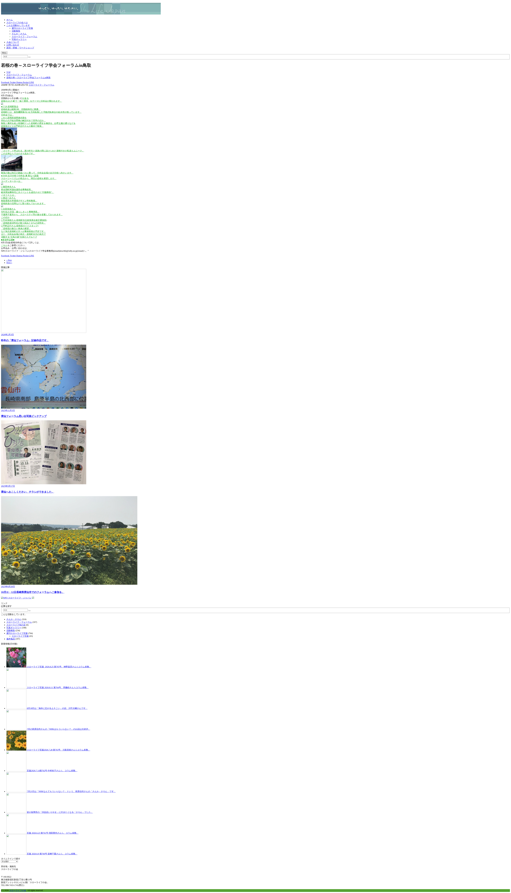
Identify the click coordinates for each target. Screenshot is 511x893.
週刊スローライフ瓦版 (22, 28)
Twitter (12, 82)
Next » (9, 263)
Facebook (5, 82)
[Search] (29, 57)
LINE (31, 82)
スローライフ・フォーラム (24, 36)
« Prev (9, 260)
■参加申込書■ (7, 240)
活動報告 (16, 31)
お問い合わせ (12, 45)
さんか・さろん (19, 34)
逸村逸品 (10, 639)
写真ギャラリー (19, 39)
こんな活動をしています (18, 25)
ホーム (9, 20)
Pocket (25, 82)
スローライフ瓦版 (20, 636)
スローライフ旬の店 (16, 625)
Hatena (19, 82)
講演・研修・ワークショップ (20, 48)
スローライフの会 (17, 890)
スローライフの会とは (17, 22)
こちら (4, 245)
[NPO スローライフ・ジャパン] (16, 598)
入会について (12, 42)
